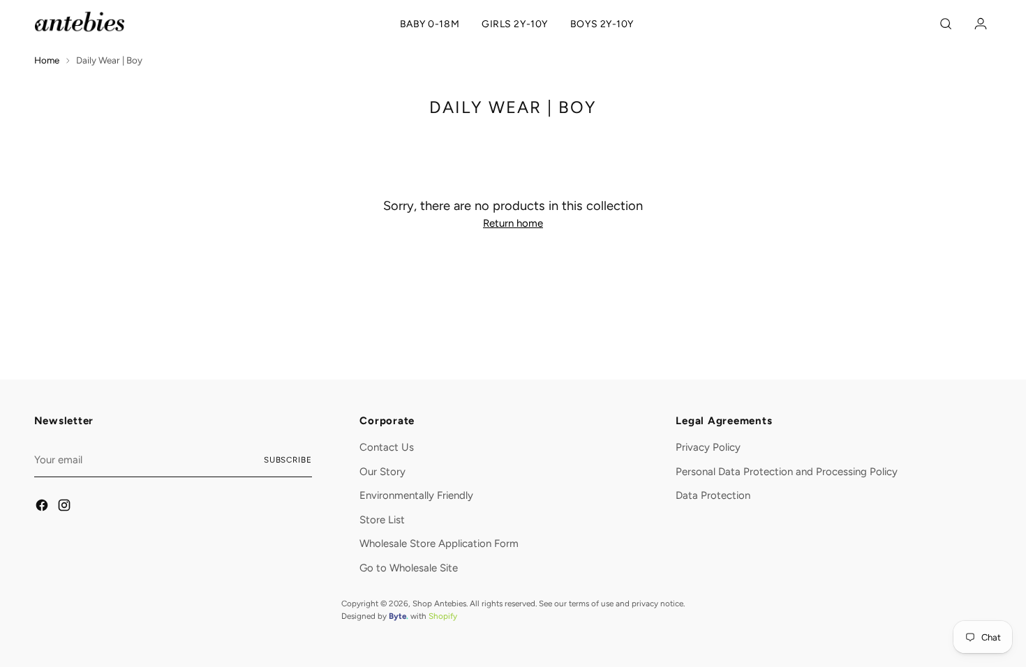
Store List (382, 520)
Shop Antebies (439, 603)
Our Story (382, 471)
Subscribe (288, 460)
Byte (397, 616)
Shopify (443, 616)
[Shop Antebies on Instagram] (65, 507)
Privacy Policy (708, 447)
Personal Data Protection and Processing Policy (787, 471)
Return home (513, 223)
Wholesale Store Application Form (439, 543)
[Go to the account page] (977, 24)
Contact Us (386, 447)
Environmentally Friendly (416, 495)
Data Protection (713, 495)
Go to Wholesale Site (408, 568)
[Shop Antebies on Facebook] (42, 507)
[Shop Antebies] (79, 21)
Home (46, 60)
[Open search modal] (948, 24)
